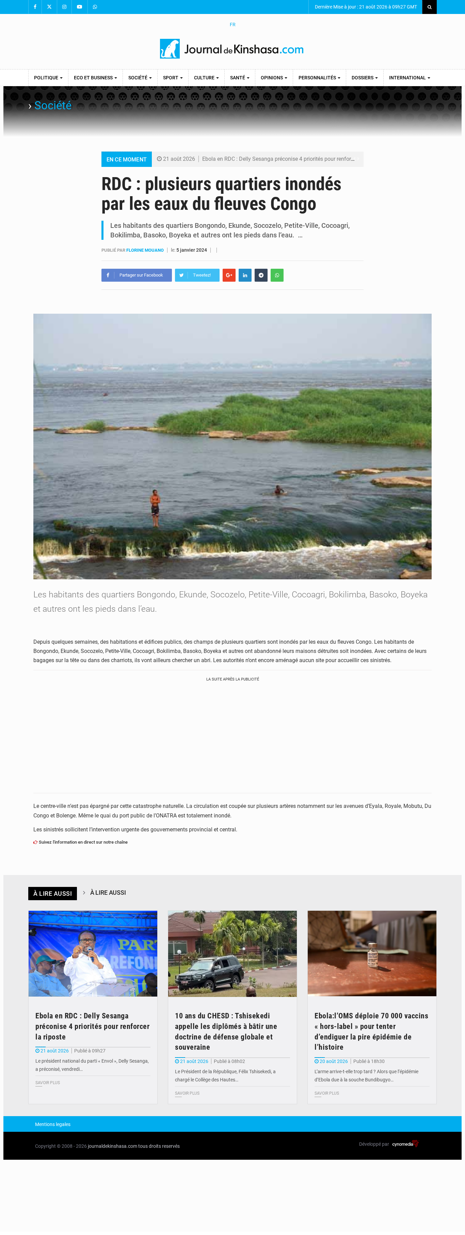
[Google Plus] (229, 275)
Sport (171, 77)
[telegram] (261, 275)
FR (233, 24)
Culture (204, 77)
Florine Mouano (145, 250)
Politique (46, 77)
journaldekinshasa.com (112, 1146)
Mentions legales (52, 1124)
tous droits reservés (159, 1146)
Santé (238, 77)
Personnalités (318, 77)
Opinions (272, 77)
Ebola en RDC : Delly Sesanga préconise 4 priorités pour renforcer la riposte (292, 159)
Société (138, 77)
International (408, 77)
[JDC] (232, 48)
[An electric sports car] (93, 954)
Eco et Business (94, 77)
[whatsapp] (277, 275)
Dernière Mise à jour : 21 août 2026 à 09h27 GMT (365, 7)
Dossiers (363, 77)
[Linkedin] (245, 275)
